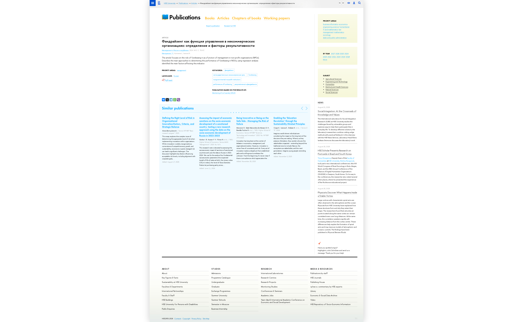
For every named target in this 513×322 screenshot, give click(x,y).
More (325, 59)
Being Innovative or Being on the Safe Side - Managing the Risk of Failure (252, 120)
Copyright (186, 318)
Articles (223, 18)
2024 (347, 53)
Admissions (216, 273)
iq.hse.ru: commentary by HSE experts (326, 286)
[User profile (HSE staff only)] (354, 3)
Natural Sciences (332, 89)
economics (343, 24)
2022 (329, 57)
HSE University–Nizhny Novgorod (341, 161)
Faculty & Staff (168, 295)
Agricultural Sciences (333, 79)
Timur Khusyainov (324, 158)
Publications (184, 17)
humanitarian (344, 27)
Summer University (219, 295)
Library (313, 291)
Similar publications (178, 108)
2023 (325, 57)
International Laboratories (272, 273)
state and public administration (335, 37)
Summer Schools (218, 300)
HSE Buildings (167, 300)
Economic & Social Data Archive (323, 295)
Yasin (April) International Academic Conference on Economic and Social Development (283, 301)
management (328, 32)
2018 (348, 57)
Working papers (277, 18)
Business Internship (219, 309)
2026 (337, 53)
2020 (339, 57)
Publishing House (317, 282)
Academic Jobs (267, 295)
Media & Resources (321, 269)
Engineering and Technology (336, 81)
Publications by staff (319, 273)
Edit (356, 318)
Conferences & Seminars (271, 291)
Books (210, 18)
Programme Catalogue (220, 277)
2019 (343, 57)
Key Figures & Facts (170, 277)
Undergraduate (217, 282)
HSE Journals (315, 277)
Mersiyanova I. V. (168, 53)
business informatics (330, 24)
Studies (215, 269)
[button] (228, 112)
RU (340, 3)
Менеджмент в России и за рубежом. (175, 50)
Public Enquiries (168, 309)
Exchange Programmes (220, 291)
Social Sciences (332, 92)
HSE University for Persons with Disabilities (180, 304)
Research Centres (268, 277)
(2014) (223, 93)
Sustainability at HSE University (175, 282)
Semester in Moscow (220, 304)
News (320, 102)
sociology (327, 35)
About (165, 269)
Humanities (330, 84)
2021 (334, 57)
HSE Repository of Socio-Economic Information (330, 304)
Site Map (206, 318)
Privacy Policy (196, 318)
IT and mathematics (330, 29)
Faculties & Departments (172, 286)
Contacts (177, 318)
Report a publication (213, 26)
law (340, 29)
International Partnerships (172, 291)
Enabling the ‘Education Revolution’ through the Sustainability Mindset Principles (289, 120)
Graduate (215, 286)
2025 (342, 53)
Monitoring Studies (269, 286)
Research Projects (268, 282)
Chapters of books (246, 18)
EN (343, 3)
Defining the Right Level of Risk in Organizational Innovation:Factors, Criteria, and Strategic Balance (178, 122)
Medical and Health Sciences (337, 87)
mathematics (339, 32)
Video (312, 300)
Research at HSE (230, 26)
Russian (176, 76)
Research (266, 269)
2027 (333, 53)
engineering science (331, 27)
